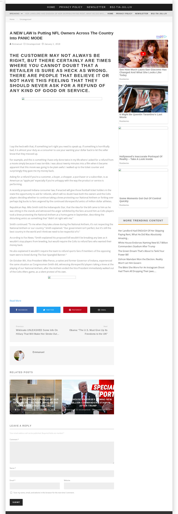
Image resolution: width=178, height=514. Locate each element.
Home (51, 7)
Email (12, 480)
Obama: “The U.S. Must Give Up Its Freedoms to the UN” (88, 330)
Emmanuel (16, 44)
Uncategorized (33, 44)
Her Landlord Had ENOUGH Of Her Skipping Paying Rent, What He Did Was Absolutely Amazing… (76, 14)
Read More (15, 300)
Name (13, 468)
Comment (14, 439)
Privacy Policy (71, 7)
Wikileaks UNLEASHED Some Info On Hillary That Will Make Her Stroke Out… (37, 330)
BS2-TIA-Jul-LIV (121, 7)
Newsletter (96, 7)
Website (67, 480)
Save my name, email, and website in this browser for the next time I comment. (43, 492)
